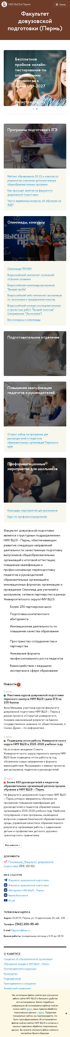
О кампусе (12, 954)
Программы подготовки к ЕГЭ (32, 129)
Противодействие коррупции (20, 968)
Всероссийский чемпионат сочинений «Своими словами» (30, 277)
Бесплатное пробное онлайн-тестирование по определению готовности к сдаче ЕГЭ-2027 (30, 72)
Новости (10, 684)
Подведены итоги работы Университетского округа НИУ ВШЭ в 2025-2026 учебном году (35, 742)
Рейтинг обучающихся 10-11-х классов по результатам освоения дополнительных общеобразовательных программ (32, 180)
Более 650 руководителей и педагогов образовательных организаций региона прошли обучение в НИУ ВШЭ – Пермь (34, 785)
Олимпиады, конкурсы (26, 222)
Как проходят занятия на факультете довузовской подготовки (30, 192)
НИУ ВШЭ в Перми (19, 4)
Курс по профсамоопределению (27, 516)
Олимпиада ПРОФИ (19, 268)
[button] (7, 78)
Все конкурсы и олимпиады (24, 319)
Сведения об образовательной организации (28, 959)
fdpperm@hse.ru (20, 930)
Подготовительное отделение (33, 337)
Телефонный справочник (17, 988)
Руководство (11, 973)
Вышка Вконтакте (18, 895)
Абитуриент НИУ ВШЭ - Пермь (26, 890)
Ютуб (11, 900)
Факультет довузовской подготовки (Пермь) (35, 20)
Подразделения (12, 978)
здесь (29, 1008)
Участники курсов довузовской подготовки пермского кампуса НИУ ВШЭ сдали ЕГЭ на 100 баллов (34, 698)
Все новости (11, 845)
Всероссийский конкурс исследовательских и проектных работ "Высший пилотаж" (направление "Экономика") (34, 309)
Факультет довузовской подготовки (28, 880)
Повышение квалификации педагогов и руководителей (31, 390)
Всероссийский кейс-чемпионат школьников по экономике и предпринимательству (34, 297)
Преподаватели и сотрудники (20, 983)
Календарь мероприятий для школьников (32, 510)
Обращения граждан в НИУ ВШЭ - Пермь (26, 963)
